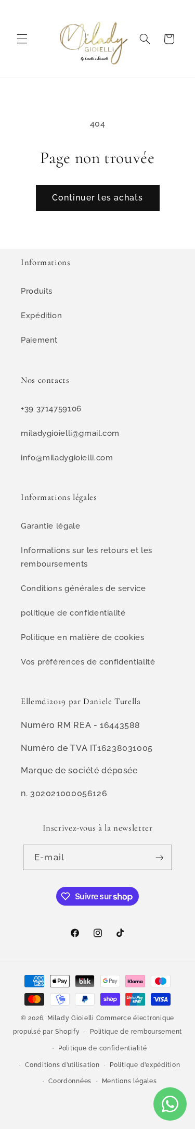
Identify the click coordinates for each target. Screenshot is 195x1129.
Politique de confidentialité (102, 1048)
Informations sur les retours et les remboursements (86, 557)
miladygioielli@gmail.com (70, 433)
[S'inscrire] (159, 857)
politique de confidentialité (73, 612)
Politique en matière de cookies (83, 637)
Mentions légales (129, 1081)
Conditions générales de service (83, 588)
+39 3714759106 (51, 408)
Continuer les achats (97, 198)
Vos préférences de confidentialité (88, 661)
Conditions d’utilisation (62, 1065)
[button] (22, 39)
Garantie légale (50, 525)
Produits (37, 290)
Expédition (41, 315)
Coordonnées (70, 1081)
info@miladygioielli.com (67, 457)
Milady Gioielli (70, 1018)
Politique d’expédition (145, 1065)
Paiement (39, 339)
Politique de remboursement (136, 1031)
